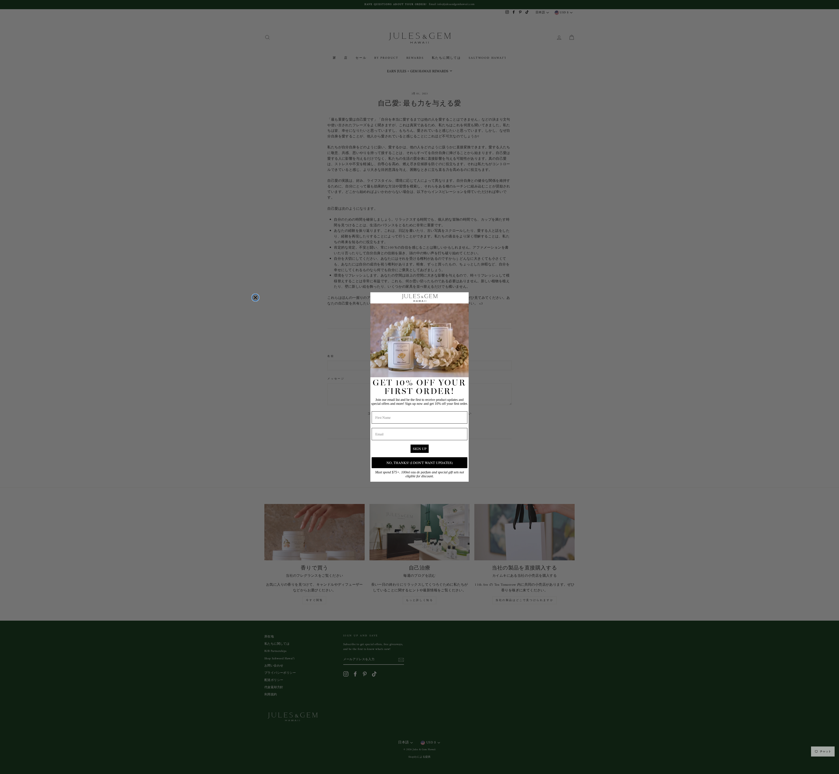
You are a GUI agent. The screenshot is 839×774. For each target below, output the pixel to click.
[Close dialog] (255, 297)
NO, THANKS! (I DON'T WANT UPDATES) (420, 462)
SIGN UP (419, 448)
